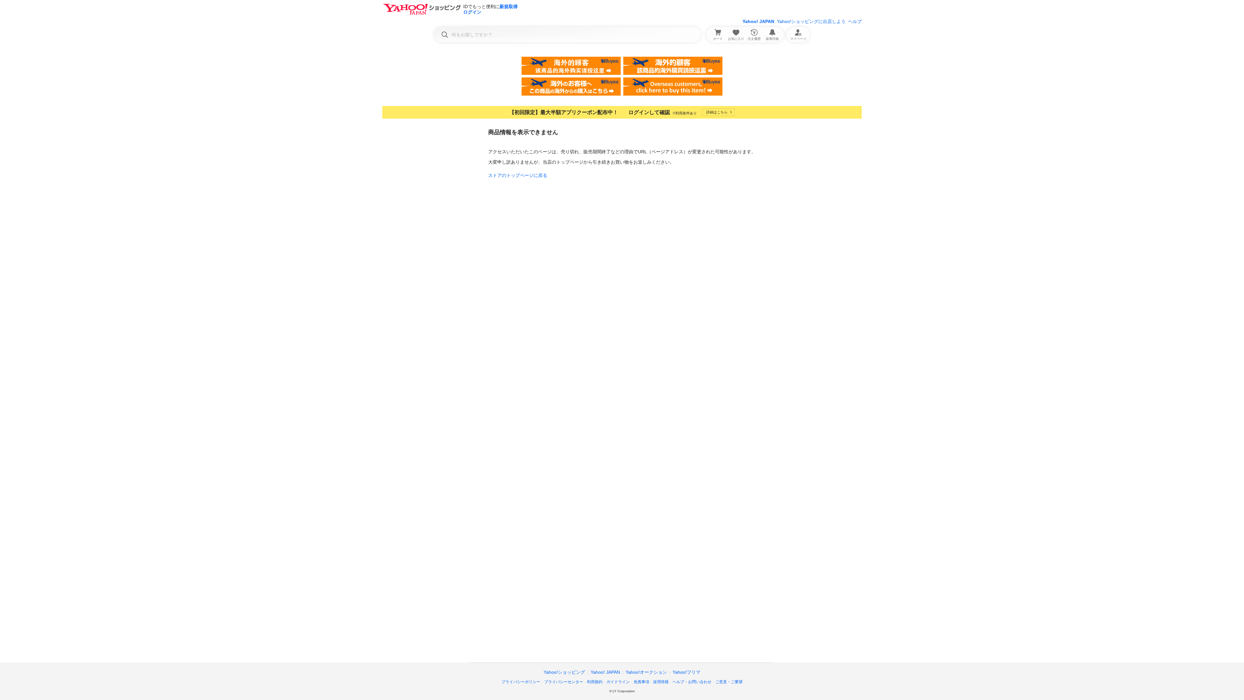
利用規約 (595, 682)
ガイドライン (618, 682)
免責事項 (641, 682)
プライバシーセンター (563, 682)
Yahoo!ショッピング (564, 672)
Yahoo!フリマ (686, 672)
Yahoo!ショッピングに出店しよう (811, 21)
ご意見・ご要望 (729, 682)
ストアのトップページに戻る (517, 175)
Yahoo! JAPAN (758, 21)
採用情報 (661, 682)
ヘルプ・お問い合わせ (692, 682)
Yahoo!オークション (646, 672)
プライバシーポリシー (520, 682)
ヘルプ (855, 21)
